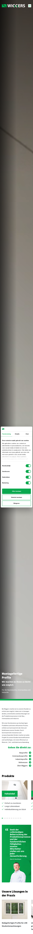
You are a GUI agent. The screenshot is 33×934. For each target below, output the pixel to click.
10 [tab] (18, 818)
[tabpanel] (14, 796)
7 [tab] (13, 818)
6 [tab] (11, 818)
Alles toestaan (16, 491)
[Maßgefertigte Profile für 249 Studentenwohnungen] (14, 917)
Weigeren (16, 503)
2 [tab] (4, 818)
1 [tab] (2, 818)
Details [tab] (17, 434)
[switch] (28, 471)
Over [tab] (27, 434)
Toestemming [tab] (6, 434)
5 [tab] (9, 818)
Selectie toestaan (16, 497)
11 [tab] (20, 818)
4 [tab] (7, 818)
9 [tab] (16, 818)
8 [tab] (15, 818)
